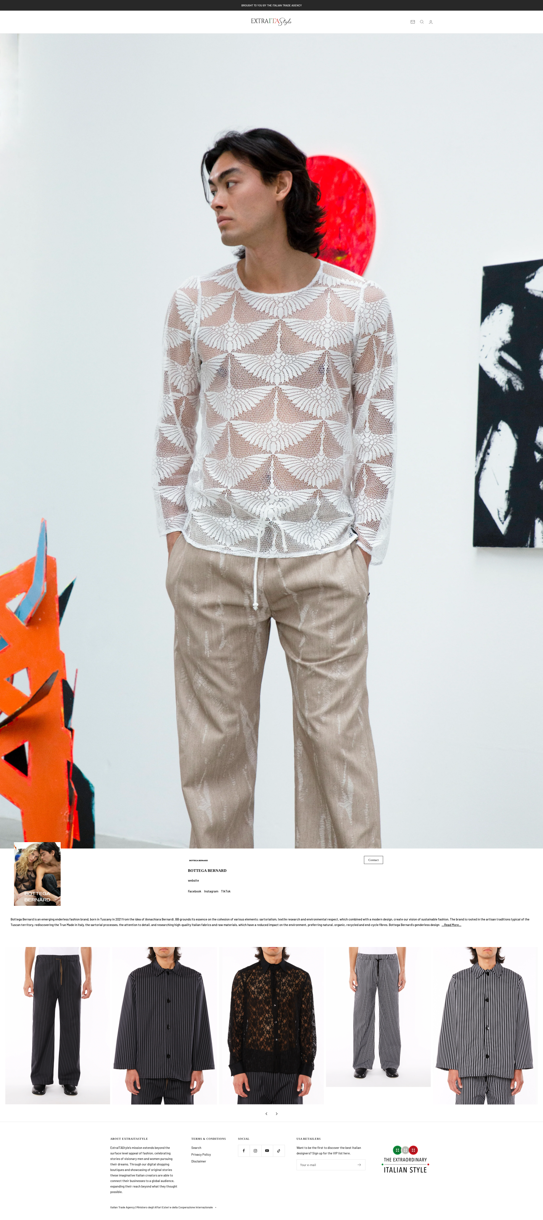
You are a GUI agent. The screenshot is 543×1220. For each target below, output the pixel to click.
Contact (373, 860)
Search (196, 1148)
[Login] (431, 22)
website (193, 880)
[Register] (359, 1164)
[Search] (422, 22)
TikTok (226, 891)
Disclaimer (198, 1161)
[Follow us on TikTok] (279, 1151)
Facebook (194, 891)
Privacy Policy (201, 1154)
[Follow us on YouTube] (267, 1151)
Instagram (211, 891)
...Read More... (451, 925)
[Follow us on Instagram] (255, 1151)
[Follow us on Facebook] (244, 1151)
